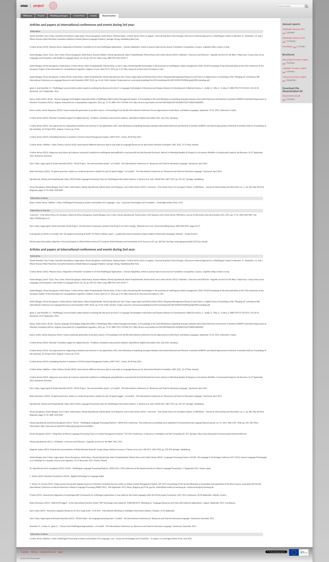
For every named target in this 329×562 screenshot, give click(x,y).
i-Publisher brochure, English (294, 68)
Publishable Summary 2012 (293, 38)
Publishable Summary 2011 (293, 29)
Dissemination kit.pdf (291, 96)
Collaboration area (48, 552)
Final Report (287, 47)
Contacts (24, 552)
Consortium (79, 16)
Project (41, 16)
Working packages (59, 16)
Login (60, 552)
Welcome (27, 16)
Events (93, 16)
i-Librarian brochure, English (294, 77)
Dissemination (109, 16)
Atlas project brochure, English (295, 60)
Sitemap (34, 552)
